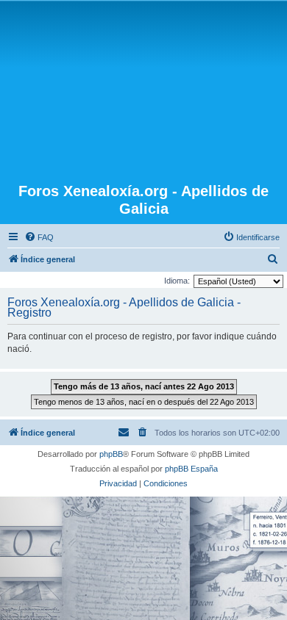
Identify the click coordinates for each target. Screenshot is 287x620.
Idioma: (177, 280)
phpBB (111, 454)
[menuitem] (39, 237)
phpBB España (191, 468)
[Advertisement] (143, 93)
